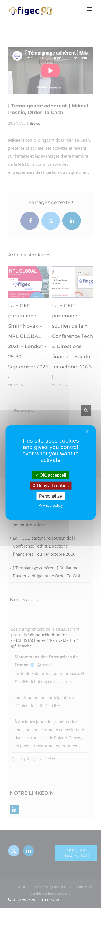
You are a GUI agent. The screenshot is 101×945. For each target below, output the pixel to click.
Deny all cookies (52, 485)
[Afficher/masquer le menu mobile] (90, 9)
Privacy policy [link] (50, 505)
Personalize (50, 496)
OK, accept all (52, 475)
